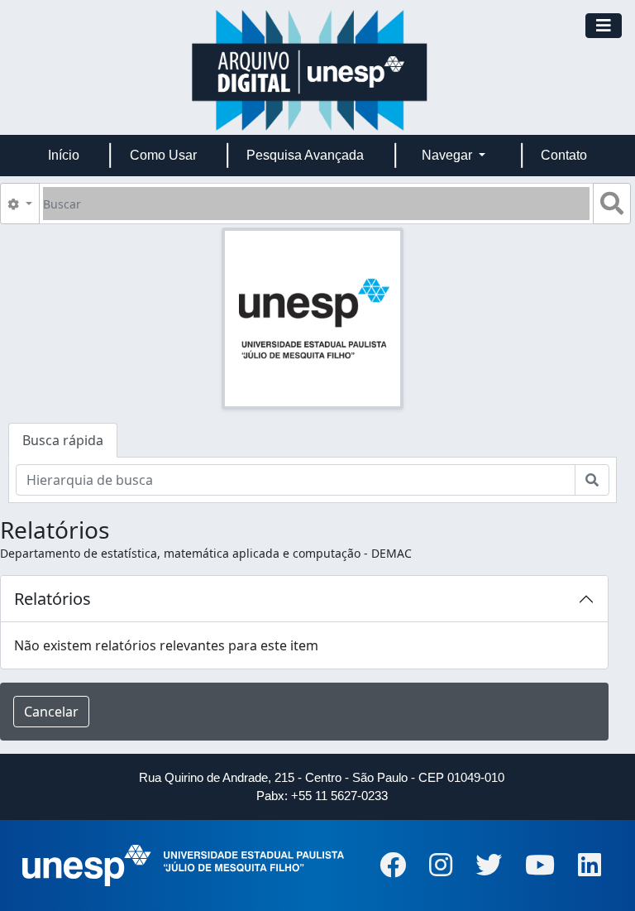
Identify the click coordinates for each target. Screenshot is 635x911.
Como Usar (163, 155)
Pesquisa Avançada (305, 155)
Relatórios (52, 598)
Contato (564, 155)
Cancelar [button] (51, 711)
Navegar (448, 155)
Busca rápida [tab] (62, 440)
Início (63, 155)
